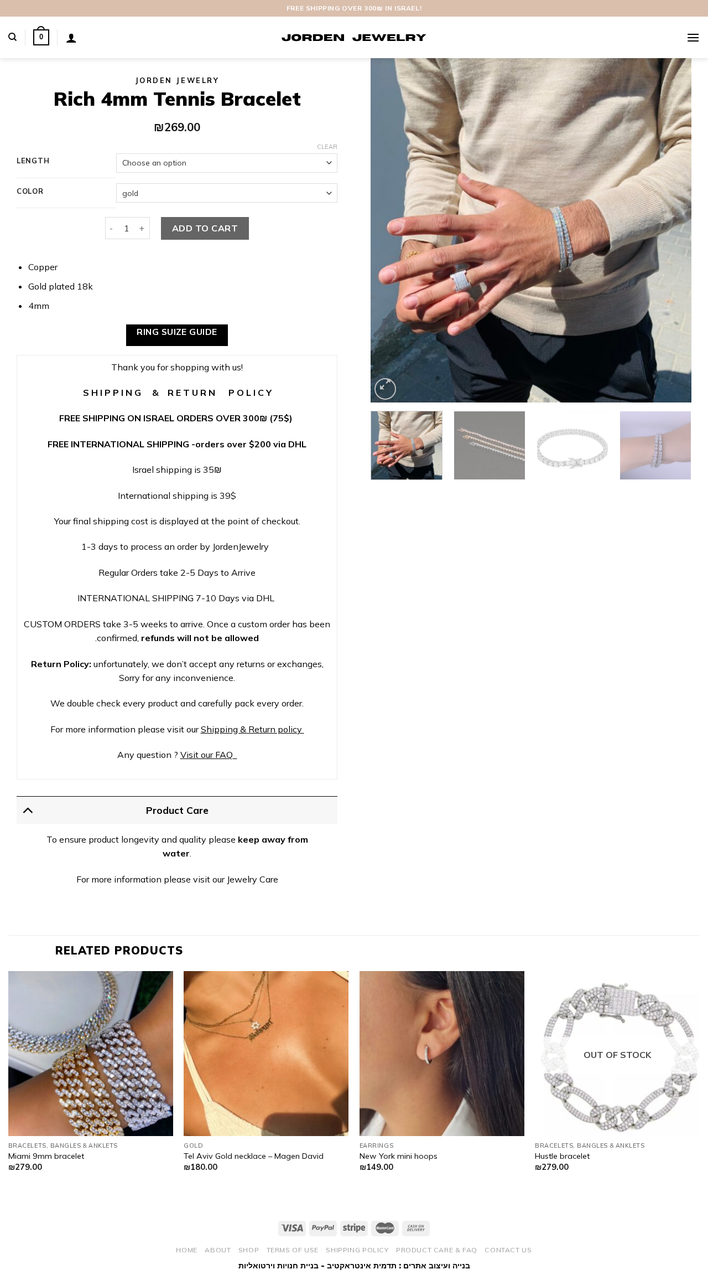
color (30, 191)
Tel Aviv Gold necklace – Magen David (254, 1156)
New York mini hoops (399, 1156)
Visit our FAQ (206, 754)
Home (186, 1250)
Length (33, 161)
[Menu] (693, 37)
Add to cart (205, 228)
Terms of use (293, 1250)
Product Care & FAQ (436, 1250)
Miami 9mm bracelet (46, 1156)
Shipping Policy (357, 1250)
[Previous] (391, 230)
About (218, 1250)
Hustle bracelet (562, 1156)
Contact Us (508, 1250)
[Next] (671, 230)
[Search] (12, 37)
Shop (248, 1250)
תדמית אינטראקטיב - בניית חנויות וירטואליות (317, 1266)
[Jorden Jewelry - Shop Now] (354, 37)
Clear (327, 147)
